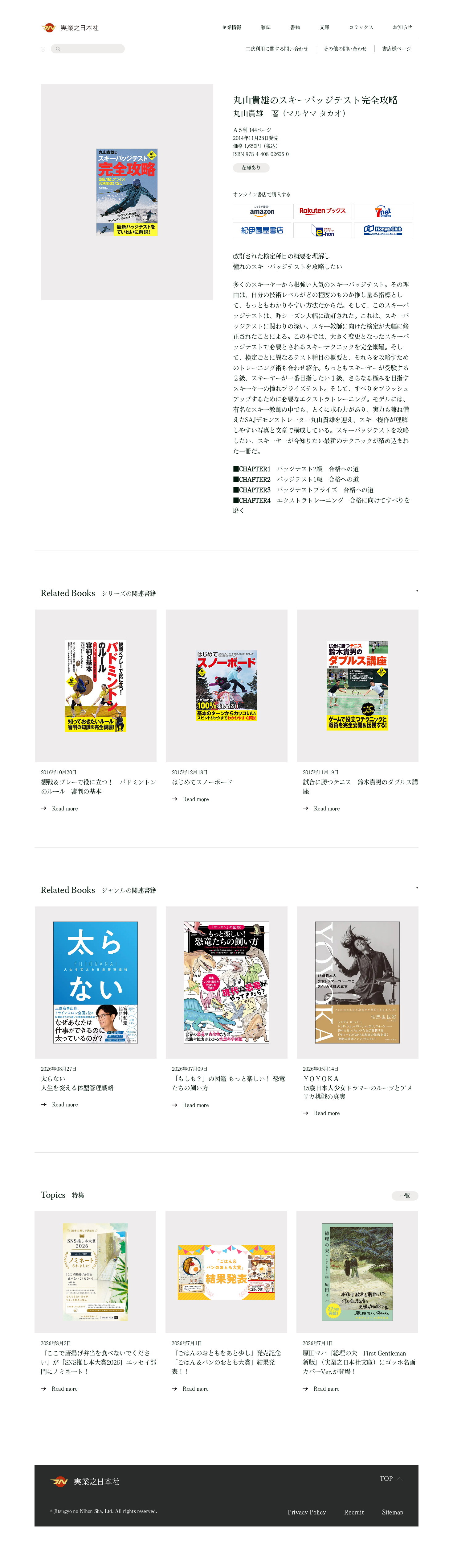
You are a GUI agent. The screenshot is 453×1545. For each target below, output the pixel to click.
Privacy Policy (307, 1512)
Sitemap (392, 1512)
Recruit (354, 1512)
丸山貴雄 (248, 113)
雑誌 (266, 27)
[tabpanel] (95, 711)
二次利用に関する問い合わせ (277, 48)
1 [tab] (417, 591)
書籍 (295, 27)
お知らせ (402, 27)
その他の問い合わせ (345, 48)
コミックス (361, 27)
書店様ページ (396, 48)
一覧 (405, 1195)
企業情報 (231, 27)
